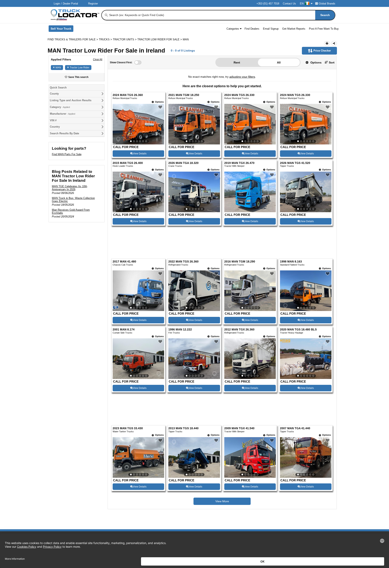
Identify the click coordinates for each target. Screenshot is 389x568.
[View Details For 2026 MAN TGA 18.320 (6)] (194, 192)
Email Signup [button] (271, 28)
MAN (58, 67)
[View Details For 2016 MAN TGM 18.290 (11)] (250, 265)
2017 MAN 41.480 (124, 236)
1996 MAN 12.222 (180, 304)
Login (57, 3)
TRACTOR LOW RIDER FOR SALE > (160, 39)
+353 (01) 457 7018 (267, 3)
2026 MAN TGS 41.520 (295, 163)
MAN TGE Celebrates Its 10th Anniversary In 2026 (69, 188)
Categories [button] (233, 28)
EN (302, 3)
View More (222, 476)
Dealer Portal (70, 3)
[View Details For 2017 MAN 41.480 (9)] (138, 265)
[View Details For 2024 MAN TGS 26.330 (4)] (305, 124)
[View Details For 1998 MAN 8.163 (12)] (305, 265)
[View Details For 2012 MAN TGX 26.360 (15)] (250, 333)
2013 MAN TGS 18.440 (183, 403)
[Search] (106, 15)
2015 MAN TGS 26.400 (128, 163)
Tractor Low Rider (79, 67)
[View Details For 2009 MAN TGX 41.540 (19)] (250, 432)
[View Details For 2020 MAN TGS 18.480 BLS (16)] (305, 333)
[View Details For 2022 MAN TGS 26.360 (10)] (194, 265)
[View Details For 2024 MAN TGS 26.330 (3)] (250, 124)
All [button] (279, 62)
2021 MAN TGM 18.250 (183, 95)
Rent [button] (237, 62)
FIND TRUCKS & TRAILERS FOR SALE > (73, 39)
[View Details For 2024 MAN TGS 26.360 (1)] (138, 124)
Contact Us (289, 3)
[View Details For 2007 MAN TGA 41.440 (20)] (305, 432)
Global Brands (327, 3)
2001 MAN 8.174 (124, 304)
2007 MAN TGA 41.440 (295, 403)
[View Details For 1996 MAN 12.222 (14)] (194, 333)
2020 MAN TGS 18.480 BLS (298, 304)
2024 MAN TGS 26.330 (239, 95)
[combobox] (221, 15)
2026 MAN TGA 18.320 (183, 163)
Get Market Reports (293, 28)
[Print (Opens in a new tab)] (327, 43)
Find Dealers (252, 28)
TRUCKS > (106, 39)
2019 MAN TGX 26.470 (239, 163)
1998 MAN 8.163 (291, 236)
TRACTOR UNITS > (125, 39)
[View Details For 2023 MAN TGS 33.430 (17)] (138, 432)
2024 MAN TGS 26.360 (128, 95)
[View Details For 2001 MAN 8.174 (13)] (138, 333)
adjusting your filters (242, 76)
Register (93, 3)
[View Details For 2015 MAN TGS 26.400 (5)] (138, 192)
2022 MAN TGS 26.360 (183, 236)
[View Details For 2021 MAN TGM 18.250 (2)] (194, 124)
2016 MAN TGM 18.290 (239, 236)
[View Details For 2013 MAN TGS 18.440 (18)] (194, 432)
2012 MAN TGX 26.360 (239, 304)
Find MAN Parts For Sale (66, 154)
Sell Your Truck (62, 29)
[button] (312, 62)
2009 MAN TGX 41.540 (239, 403)
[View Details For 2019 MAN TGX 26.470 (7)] (250, 211)
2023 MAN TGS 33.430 (128, 403)
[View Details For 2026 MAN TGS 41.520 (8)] (305, 192)
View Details (139, 153)
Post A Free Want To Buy (324, 28)
